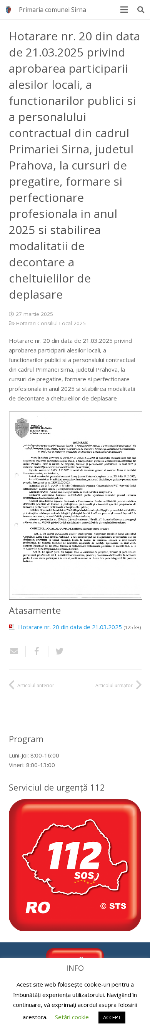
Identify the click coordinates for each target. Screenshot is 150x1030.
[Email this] (17, 651)
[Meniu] (124, 9)
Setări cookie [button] (72, 1017)
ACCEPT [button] (112, 1017)
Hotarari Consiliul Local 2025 (51, 323)
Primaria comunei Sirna (52, 9)
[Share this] (37, 651)
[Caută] (141, 9)
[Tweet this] (56, 651)
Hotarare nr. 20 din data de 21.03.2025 (70, 627)
